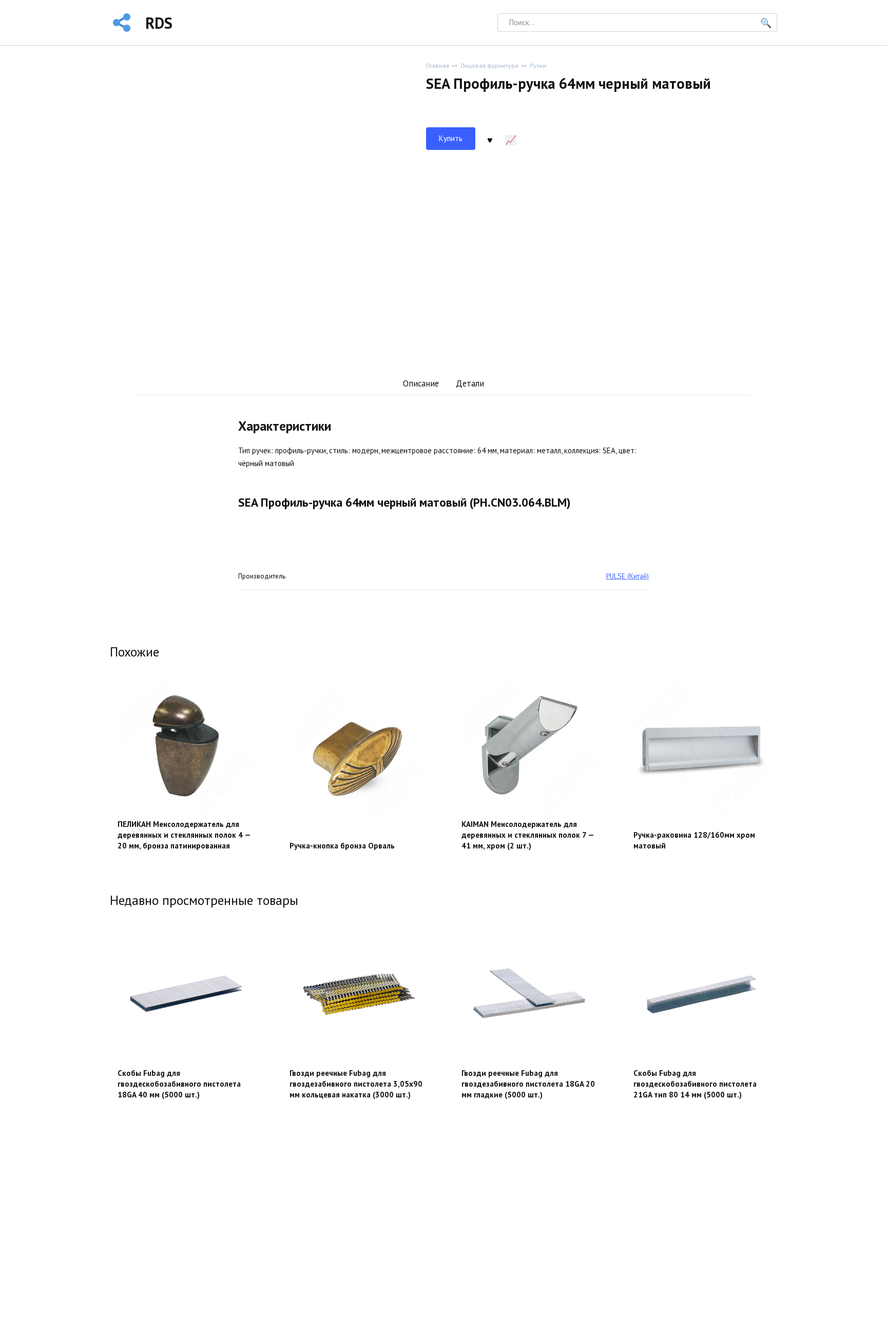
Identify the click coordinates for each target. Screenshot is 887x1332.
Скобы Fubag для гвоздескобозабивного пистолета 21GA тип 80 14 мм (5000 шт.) (695, 1083)
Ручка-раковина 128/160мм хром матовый (694, 840)
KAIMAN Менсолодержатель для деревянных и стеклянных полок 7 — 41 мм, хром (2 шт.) (527, 835)
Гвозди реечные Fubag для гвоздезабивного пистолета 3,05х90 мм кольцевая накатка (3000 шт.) (356, 1083)
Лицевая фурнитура (489, 65)
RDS (158, 23)
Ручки (538, 65)
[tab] (420, 383)
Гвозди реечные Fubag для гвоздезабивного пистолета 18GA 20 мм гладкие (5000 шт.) (528, 1083)
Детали (470, 383)
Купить (450, 138)
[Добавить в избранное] (489, 138)
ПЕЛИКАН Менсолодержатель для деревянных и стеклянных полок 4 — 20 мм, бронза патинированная (184, 835)
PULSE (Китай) (627, 576)
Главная (437, 65)
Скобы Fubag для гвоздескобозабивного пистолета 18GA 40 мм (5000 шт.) (179, 1083)
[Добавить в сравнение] (511, 138)
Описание (421, 383)
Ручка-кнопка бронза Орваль (342, 846)
